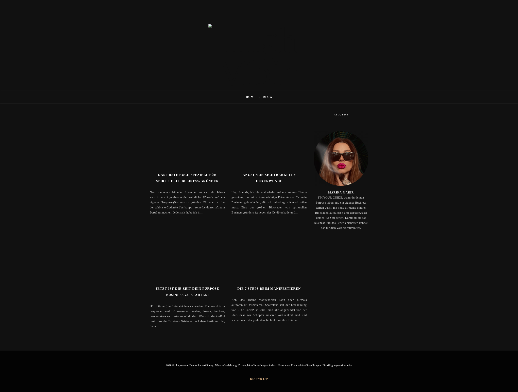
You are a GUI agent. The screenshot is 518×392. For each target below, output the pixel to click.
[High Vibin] (259, 45)
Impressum (182, 365)
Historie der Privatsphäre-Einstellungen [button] (299, 365)
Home (251, 96)
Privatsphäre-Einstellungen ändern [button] (257, 365)
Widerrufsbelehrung (226, 365)
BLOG (267, 96)
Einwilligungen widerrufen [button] (337, 365)
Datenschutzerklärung (201, 365)
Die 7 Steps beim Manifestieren (269, 288)
